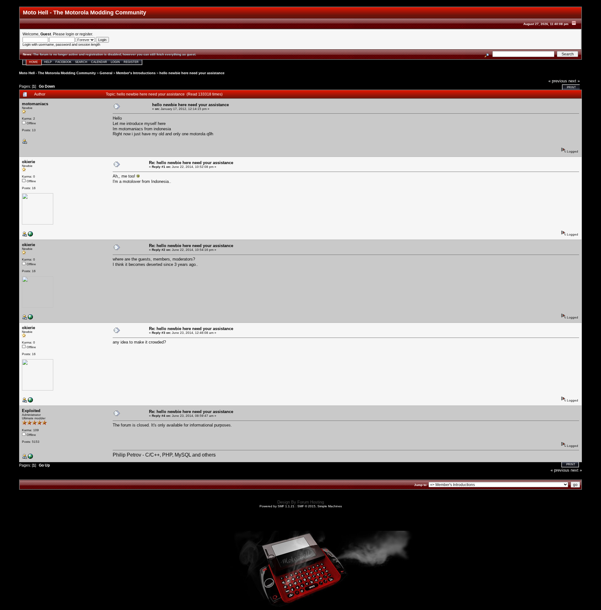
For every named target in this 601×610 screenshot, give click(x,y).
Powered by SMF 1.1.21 (277, 506)
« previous (557, 81)
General (106, 73)
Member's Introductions (136, 73)
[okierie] (30, 235)
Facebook (63, 62)
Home (33, 62)
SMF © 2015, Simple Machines (319, 506)
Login (115, 62)
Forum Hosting (310, 502)
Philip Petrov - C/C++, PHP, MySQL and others (164, 455)
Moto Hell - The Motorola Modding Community (57, 73)
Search (81, 62)
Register (131, 62)
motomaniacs (35, 103)
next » (574, 81)
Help (48, 62)
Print (571, 87)
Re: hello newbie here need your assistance (191, 162)
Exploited (31, 410)
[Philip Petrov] (30, 457)
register (86, 34)
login (70, 34)
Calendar (99, 62)
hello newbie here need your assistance (191, 73)
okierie (28, 161)
